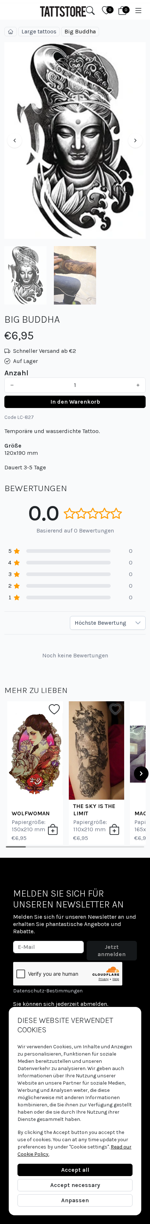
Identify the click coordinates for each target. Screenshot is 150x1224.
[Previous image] (14, 140)
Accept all (75, 1169)
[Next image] (135, 140)
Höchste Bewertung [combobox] (100, 622)
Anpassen (75, 1200)
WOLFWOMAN (31, 813)
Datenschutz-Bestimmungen (48, 991)
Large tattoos (38, 31)
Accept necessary (75, 1185)
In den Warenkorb (75, 401)
